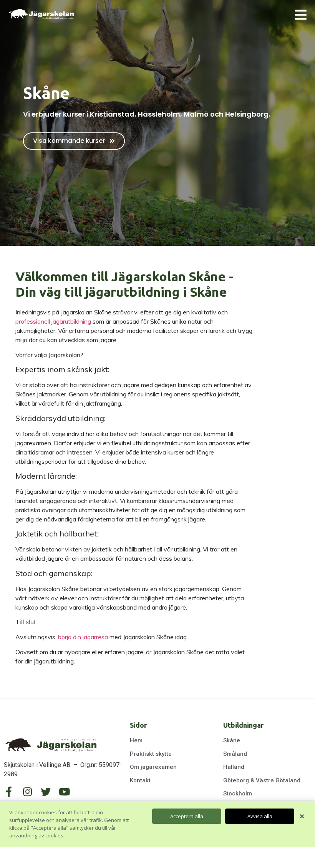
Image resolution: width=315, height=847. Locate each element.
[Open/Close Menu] (300, 14)
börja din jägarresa (83, 637)
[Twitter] (46, 792)
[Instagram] (27, 792)
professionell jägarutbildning (53, 321)
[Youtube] (64, 792)
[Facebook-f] (9, 792)
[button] (74, 141)
